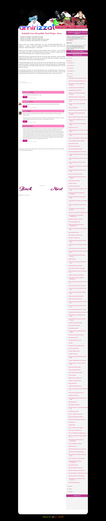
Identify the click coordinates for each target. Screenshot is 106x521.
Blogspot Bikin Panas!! (73, 383)
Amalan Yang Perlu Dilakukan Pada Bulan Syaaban (78, 138)
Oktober (70, 68)
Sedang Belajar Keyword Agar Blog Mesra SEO (77, 78)
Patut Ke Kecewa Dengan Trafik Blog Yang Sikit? (78, 110)
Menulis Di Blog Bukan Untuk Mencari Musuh (77, 248)
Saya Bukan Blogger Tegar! (74, 411)
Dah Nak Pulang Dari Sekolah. (74, 325)
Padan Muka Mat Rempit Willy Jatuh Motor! (77, 470)
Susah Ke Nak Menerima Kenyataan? (75, 148)
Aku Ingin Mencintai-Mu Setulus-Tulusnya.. (77, 345)
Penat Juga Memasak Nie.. (73, 107)
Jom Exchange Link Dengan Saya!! (75, 430)
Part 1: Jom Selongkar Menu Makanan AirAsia (77, 433)
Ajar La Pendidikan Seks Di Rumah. (75, 443)
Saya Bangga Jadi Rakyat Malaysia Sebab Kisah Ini (78, 312)
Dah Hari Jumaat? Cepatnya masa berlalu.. (76, 334)
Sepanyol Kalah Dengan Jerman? (75, 367)
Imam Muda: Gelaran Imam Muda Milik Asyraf (77, 80)
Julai (70, 76)
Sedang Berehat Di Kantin (73, 337)
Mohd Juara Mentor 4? (73, 402)
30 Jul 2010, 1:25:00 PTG (32, 122)
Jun (69, 486)
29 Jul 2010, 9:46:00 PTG (32, 97)
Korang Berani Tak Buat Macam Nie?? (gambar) (77, 309)
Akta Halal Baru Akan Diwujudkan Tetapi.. (76, 87)
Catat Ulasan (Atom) (26, 195)
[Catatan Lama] (57, 192)
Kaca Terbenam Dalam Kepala (74, 186)
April (70, 491)
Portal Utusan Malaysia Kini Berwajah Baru (77, 458)
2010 (69, 60)
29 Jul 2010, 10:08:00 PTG (32, 107)
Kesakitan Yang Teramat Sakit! (74, 237)
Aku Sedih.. (71, 342)
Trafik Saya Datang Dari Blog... (74, 482)
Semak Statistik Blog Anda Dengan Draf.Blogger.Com (75, 461)
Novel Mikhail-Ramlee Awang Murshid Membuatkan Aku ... (76, 215)
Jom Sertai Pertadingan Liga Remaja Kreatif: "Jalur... (78, 473)
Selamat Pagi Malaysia (73, 446)
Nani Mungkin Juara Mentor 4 (74, 404)
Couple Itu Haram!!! (72, 375)
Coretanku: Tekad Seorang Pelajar (75, 380)
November (71, 65)
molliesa (25, 111)
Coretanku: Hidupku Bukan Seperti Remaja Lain (77, 360)
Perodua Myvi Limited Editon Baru (75, 298)
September (71, 70)
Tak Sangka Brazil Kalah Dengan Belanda (76, 451)
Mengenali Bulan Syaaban (73, 143)
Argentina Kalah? (72, 424)
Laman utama (42, 185)
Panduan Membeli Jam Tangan (74, 180)
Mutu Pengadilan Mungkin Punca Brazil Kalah (77, 449)
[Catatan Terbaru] (26, 192)
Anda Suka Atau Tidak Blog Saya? (75, 386)
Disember (70, 62)
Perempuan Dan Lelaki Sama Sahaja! (75, 322)
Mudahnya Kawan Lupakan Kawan (75, 377)
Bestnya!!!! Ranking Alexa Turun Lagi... (76, 414)
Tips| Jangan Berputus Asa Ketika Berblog (76, 475)
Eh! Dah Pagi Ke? (72, 422)
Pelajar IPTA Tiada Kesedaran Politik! (76, 174)
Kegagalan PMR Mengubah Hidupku (75, 265)
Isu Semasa (25, 82)
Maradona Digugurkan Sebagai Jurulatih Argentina (78, 116)
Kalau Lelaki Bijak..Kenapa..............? (75, 232)
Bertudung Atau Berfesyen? (74, 395)
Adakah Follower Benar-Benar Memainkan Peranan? (78, 212)
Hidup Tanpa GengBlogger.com (74, 146)
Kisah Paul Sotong (72, 259)
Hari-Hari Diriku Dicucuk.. (74, 465)
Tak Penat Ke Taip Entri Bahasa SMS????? (76, 392)
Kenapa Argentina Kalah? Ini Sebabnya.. (76, 416)
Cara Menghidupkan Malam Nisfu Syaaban (77, 140)
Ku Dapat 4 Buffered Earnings (74, 351)
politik (30, 82)
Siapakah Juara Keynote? (73, 127)
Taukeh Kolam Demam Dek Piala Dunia (76, 296)
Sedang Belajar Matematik (73, 328)
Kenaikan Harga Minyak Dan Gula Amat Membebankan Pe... (76, 225)
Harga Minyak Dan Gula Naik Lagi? (75, 235)
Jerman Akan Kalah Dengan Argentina (76, 427)
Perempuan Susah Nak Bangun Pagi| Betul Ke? (77, 419)
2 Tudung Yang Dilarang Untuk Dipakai (76, 275)
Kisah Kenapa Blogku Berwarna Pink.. (76, 467)
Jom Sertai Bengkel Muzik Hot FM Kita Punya (77, 285)
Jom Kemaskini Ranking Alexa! (74, 221)
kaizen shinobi (26, 92)
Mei (69, 488)
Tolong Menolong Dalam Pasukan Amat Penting (77, 151)
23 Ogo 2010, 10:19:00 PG (32, 141)
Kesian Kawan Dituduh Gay (74, 348)
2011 (69, 58)
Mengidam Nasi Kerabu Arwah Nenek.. (76, 219)
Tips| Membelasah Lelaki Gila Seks (75, 90)
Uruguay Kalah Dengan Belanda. (75, 369)
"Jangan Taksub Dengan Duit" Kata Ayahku (77, 268)
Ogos (70, 73)
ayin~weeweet (26, 101)
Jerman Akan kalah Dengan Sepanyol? (76, 372)
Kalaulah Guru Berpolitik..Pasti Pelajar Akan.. (42, 33)
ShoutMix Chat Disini (73, 183)
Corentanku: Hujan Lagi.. (73, 353)
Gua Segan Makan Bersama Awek (75, 340)
